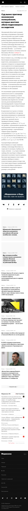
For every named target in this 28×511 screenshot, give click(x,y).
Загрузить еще (13, 386)
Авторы (3, 462)
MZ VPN (3, 483)
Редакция (3, 466)
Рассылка (3, 475)
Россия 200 (4, 487)
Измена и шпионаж (20, 6)
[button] (24, 2)
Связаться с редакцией (15, 209)
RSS (3, 470)
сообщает (17, 52)
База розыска (4, 491)
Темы (2, 458)
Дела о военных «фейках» (7, 6)
